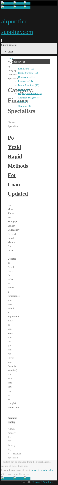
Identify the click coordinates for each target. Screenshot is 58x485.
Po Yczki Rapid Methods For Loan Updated (18, 166)
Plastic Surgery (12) (28, 73)
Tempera (36, 482)
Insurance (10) (25, 81)
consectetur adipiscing (42, 470)
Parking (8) (23, 101)
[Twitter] (19, 3)
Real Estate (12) (26, 68)
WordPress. (48, 482)
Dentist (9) (23, 89)
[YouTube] (7, 3)
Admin (11, 429)
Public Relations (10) (28, 85)
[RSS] (27, 3)
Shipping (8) (24, 106)
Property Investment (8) (30, 93)
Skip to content (8, 45)
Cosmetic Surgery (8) (28, 97)
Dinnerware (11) (26, 77)
